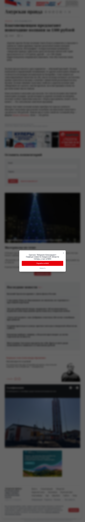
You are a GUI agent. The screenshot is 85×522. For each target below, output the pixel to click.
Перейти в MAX (42, 263)
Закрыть (42, 268)
